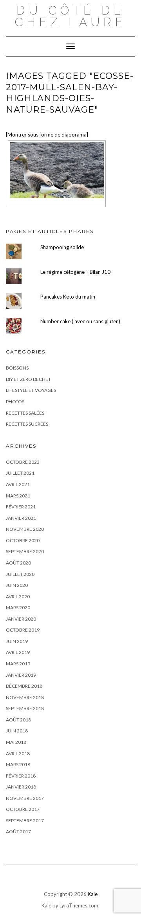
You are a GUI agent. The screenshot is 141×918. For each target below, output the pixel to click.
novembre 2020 (25, 529)
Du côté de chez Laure (70, 16)
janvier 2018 (21, 787)
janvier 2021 (21, 518)
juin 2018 (17, 731)
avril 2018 (18, 753)
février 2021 (21, 507)
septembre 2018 (25, 708)
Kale (93, 894)
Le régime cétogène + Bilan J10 (75, 272)
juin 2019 (17, 641)
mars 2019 (18, 664)
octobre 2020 (23, 540)
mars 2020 (18, 607)
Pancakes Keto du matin (67, 296)
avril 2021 (18, 484)
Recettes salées (25, 413)
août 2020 (18, 563)
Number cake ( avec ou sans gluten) (80, 321)
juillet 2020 (20, 574)
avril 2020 (18, 596)
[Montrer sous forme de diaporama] (47, 134)
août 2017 (18, 831)
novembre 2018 (25, 697)
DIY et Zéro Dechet (28, 379)
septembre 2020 (25, 551)
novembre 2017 (25, 798)
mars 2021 (18, 496)
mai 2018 (16, 742)
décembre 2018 (24, 686)
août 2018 (18, 720)
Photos (15, 401)
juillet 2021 (20, 473)
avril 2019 (18, 652)
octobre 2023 (23, 462)
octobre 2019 (23, 630)
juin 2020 (17, 585)
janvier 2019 (21, 675)
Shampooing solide (62, 247)
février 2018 (21, 776)
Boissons (17, 368)
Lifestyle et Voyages (31, 390)
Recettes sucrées (27, 424)
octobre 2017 (23, 809)
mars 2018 (18, 764)
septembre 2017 (25, 820)
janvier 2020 (21, 619)
